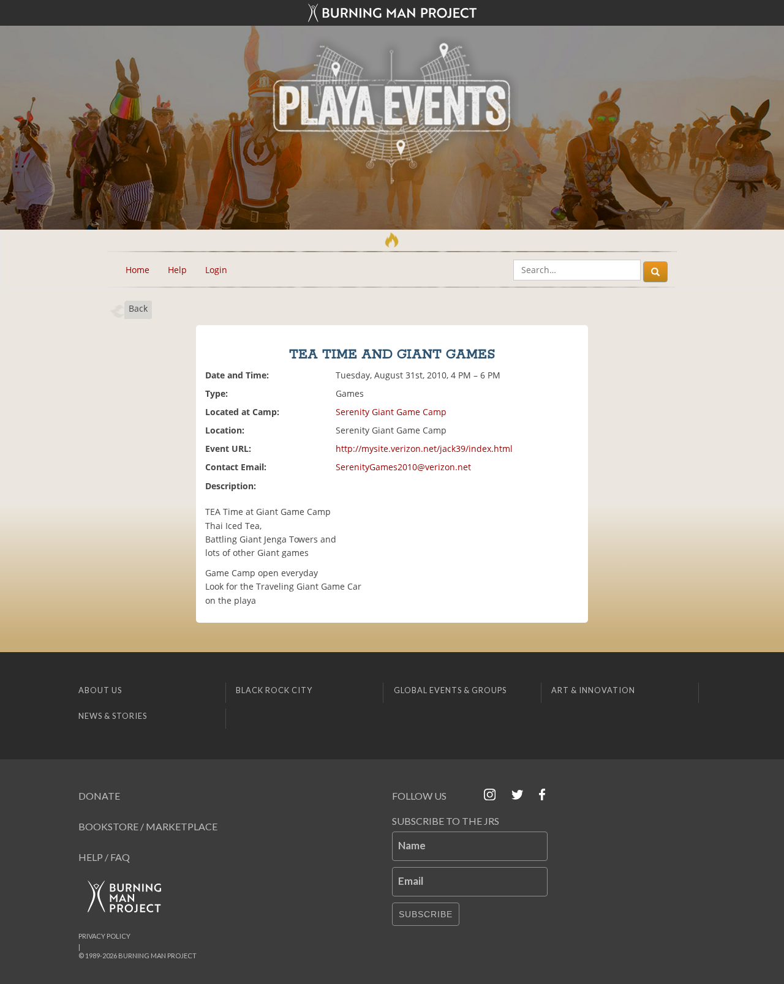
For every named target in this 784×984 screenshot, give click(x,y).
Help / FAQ (104, 857)
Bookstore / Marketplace (147, 826)
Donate (99, 796)
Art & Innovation (593, 690)
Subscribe (426, 914)
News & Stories (112, 716)
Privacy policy (104, 936)
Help (177, 270)
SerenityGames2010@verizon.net (403, 467)
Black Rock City (274, 690)
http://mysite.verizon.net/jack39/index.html (424, 448)
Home (137, 270)
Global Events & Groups (450, 690)
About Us (100, 690)
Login (216, 270)
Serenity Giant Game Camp (391, 412)
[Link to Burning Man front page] (392, 13)
